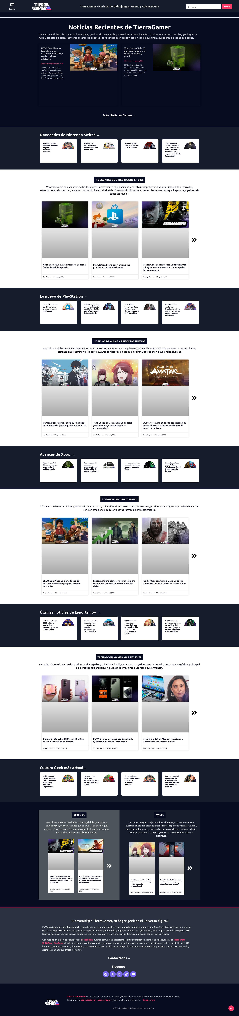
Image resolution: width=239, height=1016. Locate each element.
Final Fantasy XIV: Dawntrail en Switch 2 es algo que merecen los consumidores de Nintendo (90, 879)
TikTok (48, 943)
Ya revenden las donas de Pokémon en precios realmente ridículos (50, 147)
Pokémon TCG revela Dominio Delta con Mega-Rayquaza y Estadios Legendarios (49, 781)
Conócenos (149, 999)
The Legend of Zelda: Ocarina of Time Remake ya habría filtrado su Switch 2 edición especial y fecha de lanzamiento (173, 149)
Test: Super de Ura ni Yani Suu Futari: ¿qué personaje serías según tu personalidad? (112, 425)
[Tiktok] (126, 974)
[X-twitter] (113, 974)
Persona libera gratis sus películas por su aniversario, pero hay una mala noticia (65, 424)
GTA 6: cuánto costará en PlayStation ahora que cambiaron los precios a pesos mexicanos (172, 310)
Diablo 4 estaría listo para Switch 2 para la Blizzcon (132, 145)
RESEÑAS (79, 815)
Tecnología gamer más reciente (119, 657)
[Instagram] (119, 974)
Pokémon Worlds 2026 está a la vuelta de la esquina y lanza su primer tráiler (50, 625)
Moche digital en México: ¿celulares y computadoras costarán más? (163, 740)
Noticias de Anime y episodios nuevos (119, 341)
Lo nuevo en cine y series (119, 499)
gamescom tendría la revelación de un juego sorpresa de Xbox (132, 466)
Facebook (87, 939)
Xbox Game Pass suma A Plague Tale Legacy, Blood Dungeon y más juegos (172, 467)
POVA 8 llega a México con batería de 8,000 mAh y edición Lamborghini (113, 740)
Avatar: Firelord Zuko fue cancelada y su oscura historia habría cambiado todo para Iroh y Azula (164, 425)
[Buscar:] (203, 6)
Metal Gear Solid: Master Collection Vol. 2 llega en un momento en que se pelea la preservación (164, 267)
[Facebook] (106, 974)
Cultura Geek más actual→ (63, 767)
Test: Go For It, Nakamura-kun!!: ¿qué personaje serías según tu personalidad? (171, 882)
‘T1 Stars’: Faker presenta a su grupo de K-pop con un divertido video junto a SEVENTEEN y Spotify (131, 627)
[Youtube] (133, 974)
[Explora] (12, 5)
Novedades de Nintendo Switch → (70, 134)
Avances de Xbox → (57, 454)
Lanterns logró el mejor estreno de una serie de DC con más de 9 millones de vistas (114, 583)
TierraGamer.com (76, 996)
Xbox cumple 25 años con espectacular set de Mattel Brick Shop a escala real (91, 467)
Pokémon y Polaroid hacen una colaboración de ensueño (91, 146)
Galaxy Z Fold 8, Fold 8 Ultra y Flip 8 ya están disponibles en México (63, 740)
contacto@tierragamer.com (95, 999)
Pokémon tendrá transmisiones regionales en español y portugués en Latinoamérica (90, 626)
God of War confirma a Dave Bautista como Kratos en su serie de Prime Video (131, 309)
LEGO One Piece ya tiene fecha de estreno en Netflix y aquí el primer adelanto (52, 53)
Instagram (179, 939)
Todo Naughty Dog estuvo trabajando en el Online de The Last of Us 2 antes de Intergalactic (91, 309)
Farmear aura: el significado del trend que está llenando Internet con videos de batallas (172, 781)
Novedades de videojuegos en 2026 (120, 179)
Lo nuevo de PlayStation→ (63, 296)
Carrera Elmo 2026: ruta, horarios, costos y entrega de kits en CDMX (91, 780)
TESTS (160, 815)
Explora (12, 9)
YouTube (58, 943)
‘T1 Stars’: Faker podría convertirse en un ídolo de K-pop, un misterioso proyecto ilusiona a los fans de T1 (173, 626)
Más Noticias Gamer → (119, 115)
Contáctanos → (119, 958)
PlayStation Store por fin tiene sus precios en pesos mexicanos (111, 266)
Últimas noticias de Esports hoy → (70, 612)
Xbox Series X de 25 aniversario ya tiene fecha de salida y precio (135, 52)
